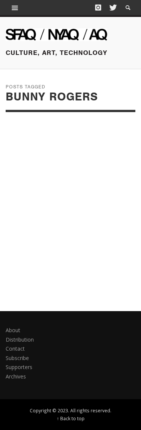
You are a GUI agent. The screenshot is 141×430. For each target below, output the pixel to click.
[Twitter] (112, 7)
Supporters (19, 367)
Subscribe (17, 358)
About (13, 330)
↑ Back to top (71, 418)
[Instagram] (98, 7)
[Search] (15, 7)
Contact (15, 348)
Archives (16, 376)
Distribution (20, 339)
